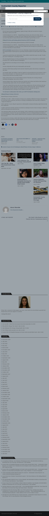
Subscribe (37, 18)
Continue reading (11, 22)
